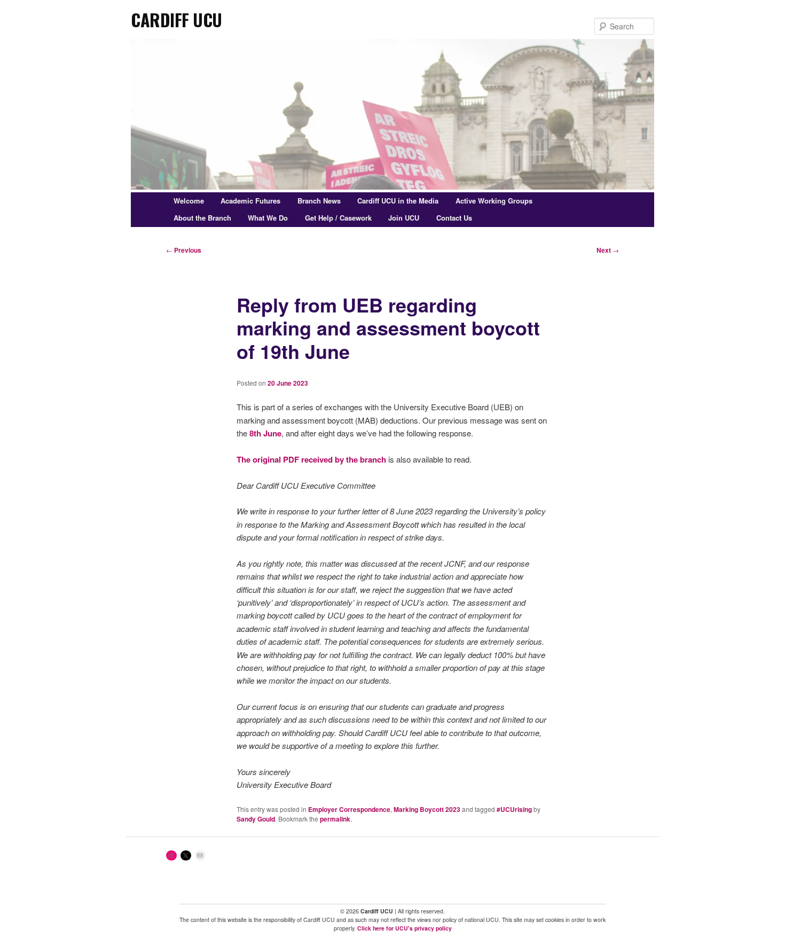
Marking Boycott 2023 (427, 809)
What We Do (268, 218)
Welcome (189, 201)
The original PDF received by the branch (311, 459)
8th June (265, 433)
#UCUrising (514, 809)
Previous (183, 250)
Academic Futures (250, 201)
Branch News (319, 201)
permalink (335, 819)
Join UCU (403, 218)
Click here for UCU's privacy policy (404, 928)
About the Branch (202, 218)
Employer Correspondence (349, 809)
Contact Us (454, 218)
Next (607, 250)
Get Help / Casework (338, 218)
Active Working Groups (494, 201)
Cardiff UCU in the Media (397, 201)
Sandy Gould (256, 819)
